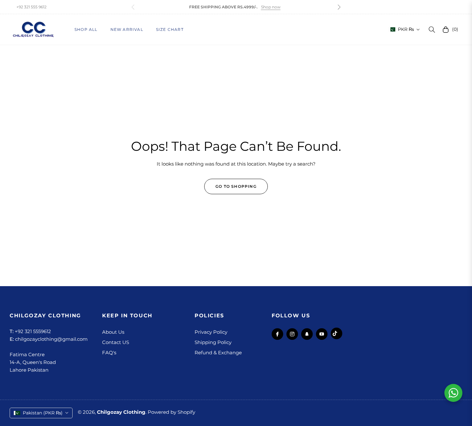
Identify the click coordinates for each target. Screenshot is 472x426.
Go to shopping (236, 186)
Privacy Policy (211, 332)
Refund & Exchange (218, 352)
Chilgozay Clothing (121, 412)
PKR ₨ (406, 29)
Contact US (115, 342)
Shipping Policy (213, 342)
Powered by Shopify (171, 412)
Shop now (271, 7)
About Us (113, 332)
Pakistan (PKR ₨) (43, 413)
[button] (339, 7)
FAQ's (109, 352)
